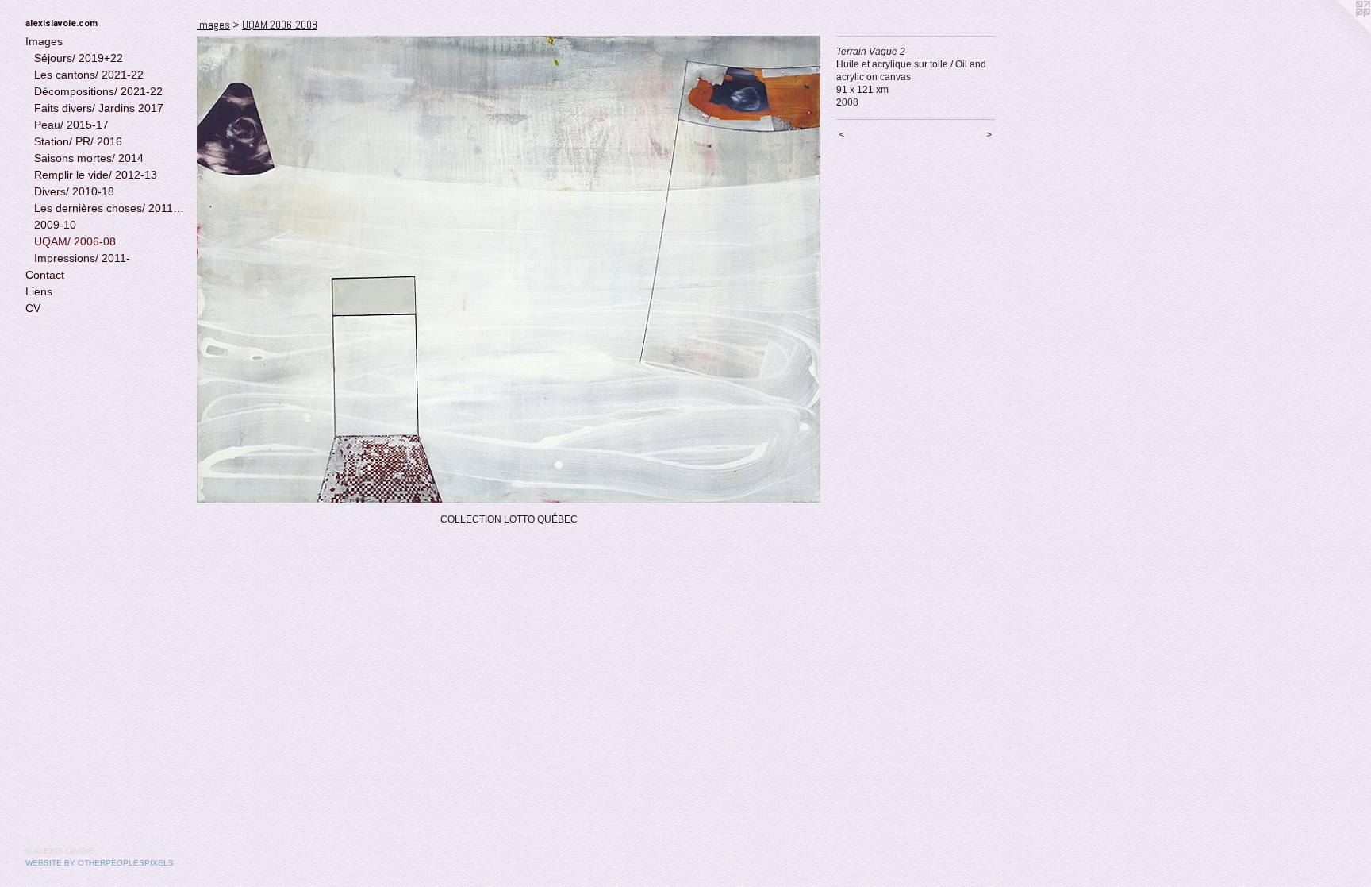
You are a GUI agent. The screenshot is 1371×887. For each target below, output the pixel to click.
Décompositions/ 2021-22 (98, 91)
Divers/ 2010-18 (74, 191)
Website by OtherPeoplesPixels (99, 862)
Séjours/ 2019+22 (78, 58)
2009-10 (55, 224)
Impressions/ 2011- (82, 258)
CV (32, 308)
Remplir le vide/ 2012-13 (95, 174)
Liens (38, 291)
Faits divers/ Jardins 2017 (98, 108)
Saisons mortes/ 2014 (89, 158)
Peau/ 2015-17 (71, 124)
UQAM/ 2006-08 (75, 241)
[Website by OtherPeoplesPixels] (1339, 32)
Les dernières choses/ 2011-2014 (109, 208)
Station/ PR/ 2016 (78, 141)
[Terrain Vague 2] (508, 269)
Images (44, 41)
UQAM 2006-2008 (279, 24)
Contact (44, 274)
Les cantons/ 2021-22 (89, 74)
